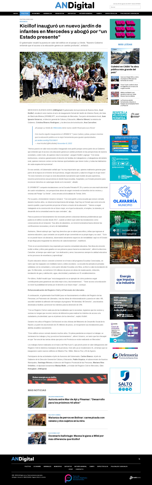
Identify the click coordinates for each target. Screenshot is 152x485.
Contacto (79, 469)
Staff (71, 469)
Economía (36, 13)
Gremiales (47, 13)
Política (24, 13)
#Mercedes (57, 128)
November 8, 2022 (64, 143)
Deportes (72, 13)
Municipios (59, 13)
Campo (99, 13)
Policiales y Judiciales (130, 13)
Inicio (15, 13)
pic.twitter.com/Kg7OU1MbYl (46, 140)
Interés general (86, 13)
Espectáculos (111, 13)
